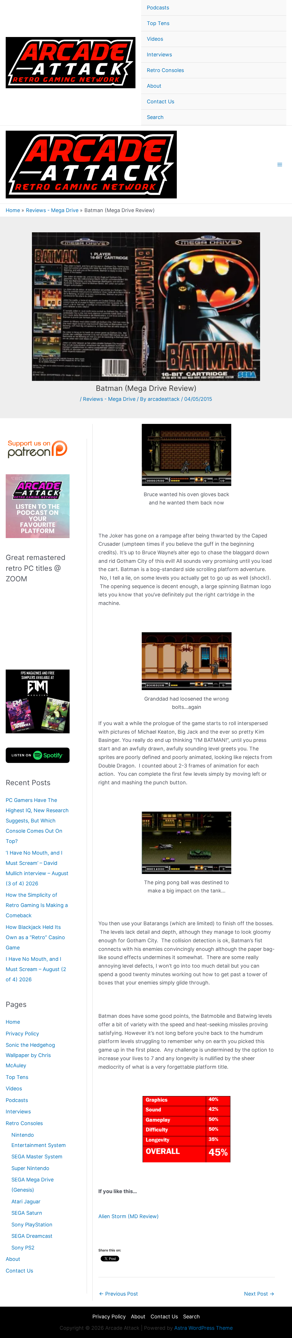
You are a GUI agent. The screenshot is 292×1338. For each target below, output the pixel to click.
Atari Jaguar (25, 1201)
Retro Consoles (165, 70)
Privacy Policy (22, 1034)
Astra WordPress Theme (203, 1328)
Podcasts (158, 8)
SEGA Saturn (26, 1213)
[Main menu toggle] (279, 164)
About (154, 86)
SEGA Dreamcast (31, 1236)
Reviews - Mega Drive (109, 399)
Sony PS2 (23, 1248)
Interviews (159, 55)
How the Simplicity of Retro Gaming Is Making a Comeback (37, 905)
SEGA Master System (36, 1157)
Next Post (259, 1294)
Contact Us (160, 101)
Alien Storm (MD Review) (128, 1216)
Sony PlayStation (31, 1225)
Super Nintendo (30, 1168)
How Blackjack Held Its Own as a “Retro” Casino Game (35, 937)
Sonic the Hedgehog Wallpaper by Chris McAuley (30, 1055)
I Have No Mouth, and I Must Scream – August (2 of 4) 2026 (36, 969)
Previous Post (118, 1294)
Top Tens (158, 23)
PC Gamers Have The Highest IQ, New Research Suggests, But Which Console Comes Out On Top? (37, 820)
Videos (155, 39)
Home (13, 1022)
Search (155, 117)
